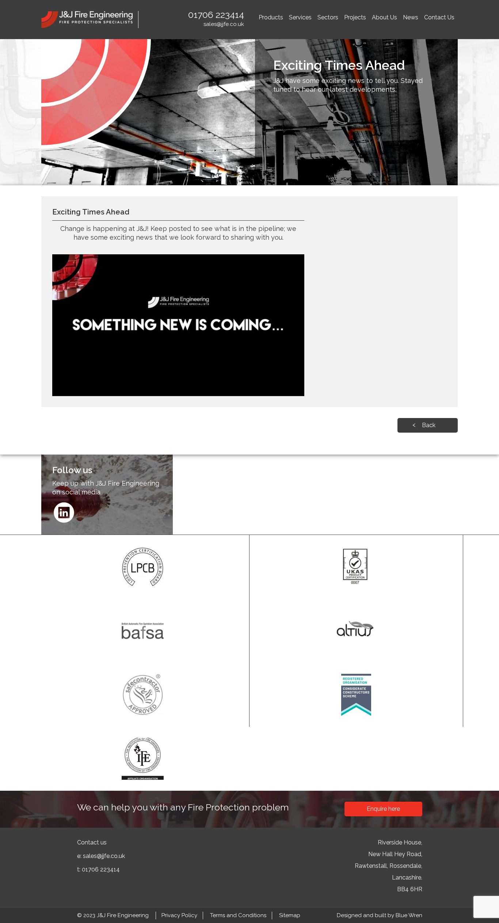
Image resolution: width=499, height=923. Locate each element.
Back (428, 425)
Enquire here (383, 808)
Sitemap (289, 915)
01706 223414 (216, 14)
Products (271, 17)
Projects (355, 17)
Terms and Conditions (238, 915)
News (410, 17)
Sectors (327, 17)
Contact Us (439, 17)
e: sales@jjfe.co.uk (101, 855)
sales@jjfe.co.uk (223, 24)
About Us (384, 17)
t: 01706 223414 (98, 869)
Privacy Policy (179, 915)
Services (300, 17)
